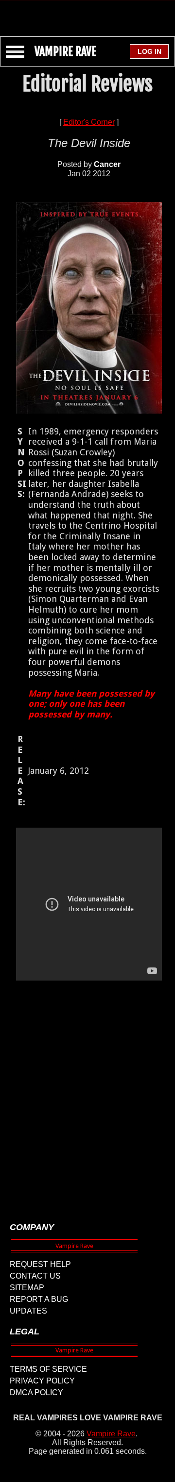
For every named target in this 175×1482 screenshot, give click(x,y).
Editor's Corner (89, 122)
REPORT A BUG (39, 1299)
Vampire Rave (111, 1434)
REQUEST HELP (40, 1264)
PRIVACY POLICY (42, 1381)
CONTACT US (35, 1276)
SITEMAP (27, 1287)
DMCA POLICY (36, 1392)
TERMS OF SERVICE (48, 1369)
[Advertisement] (87, 13)
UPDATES (28, 1311)
